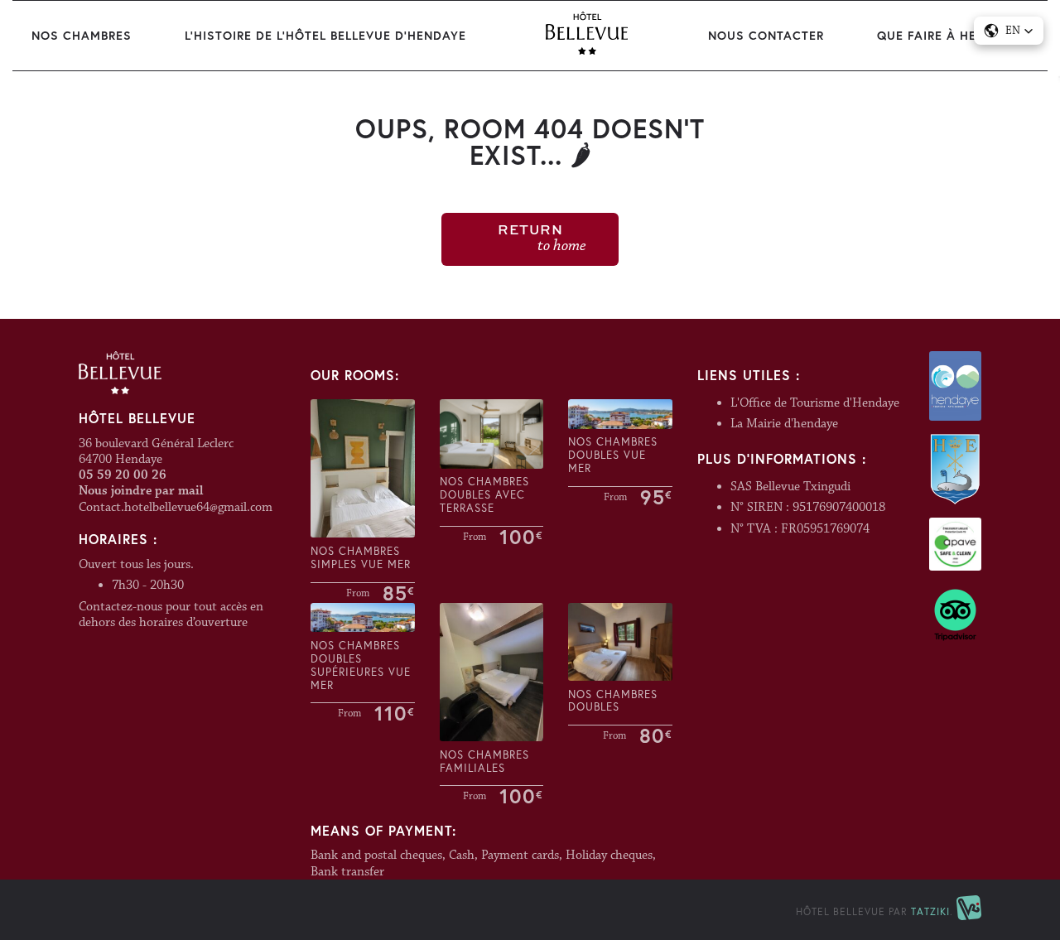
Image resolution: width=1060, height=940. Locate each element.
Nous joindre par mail (141, 491)
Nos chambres (81, 35)
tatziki (930, 911)
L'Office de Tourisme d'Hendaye (814, 403)
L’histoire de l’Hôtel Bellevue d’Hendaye (325, 35)
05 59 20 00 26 (122, 475)
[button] (1009, 30)
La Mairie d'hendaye (784, 423)
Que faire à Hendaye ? (953, 35)
